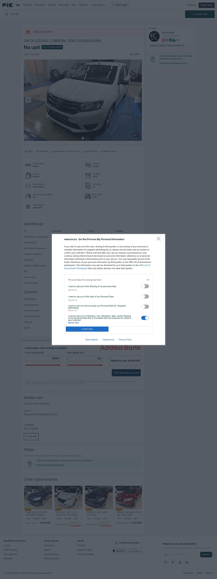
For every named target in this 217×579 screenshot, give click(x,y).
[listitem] (108, 279)
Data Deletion (91, 339)
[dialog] (108, 289)
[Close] (159, 239)
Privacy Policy (125, 339)
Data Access (108, 339)
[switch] (145, 286)
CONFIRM (87, 329)
